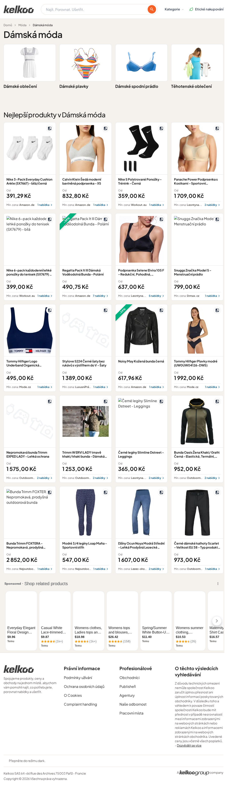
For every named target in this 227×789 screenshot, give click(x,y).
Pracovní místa (131, 713)
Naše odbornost (133, 704)
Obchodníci (129, 677)
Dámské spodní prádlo (136, 86)
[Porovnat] (49, 128)
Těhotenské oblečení (191, 86)
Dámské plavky (73, 86)
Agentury (127, 695)
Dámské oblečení (20, 86)
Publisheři (127, 686)
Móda (22, 25)
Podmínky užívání (78, 677)
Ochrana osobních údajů (84, 686)
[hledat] (152, 9)
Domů (8, 25)
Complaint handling (80, 704)
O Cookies (73, 695)
